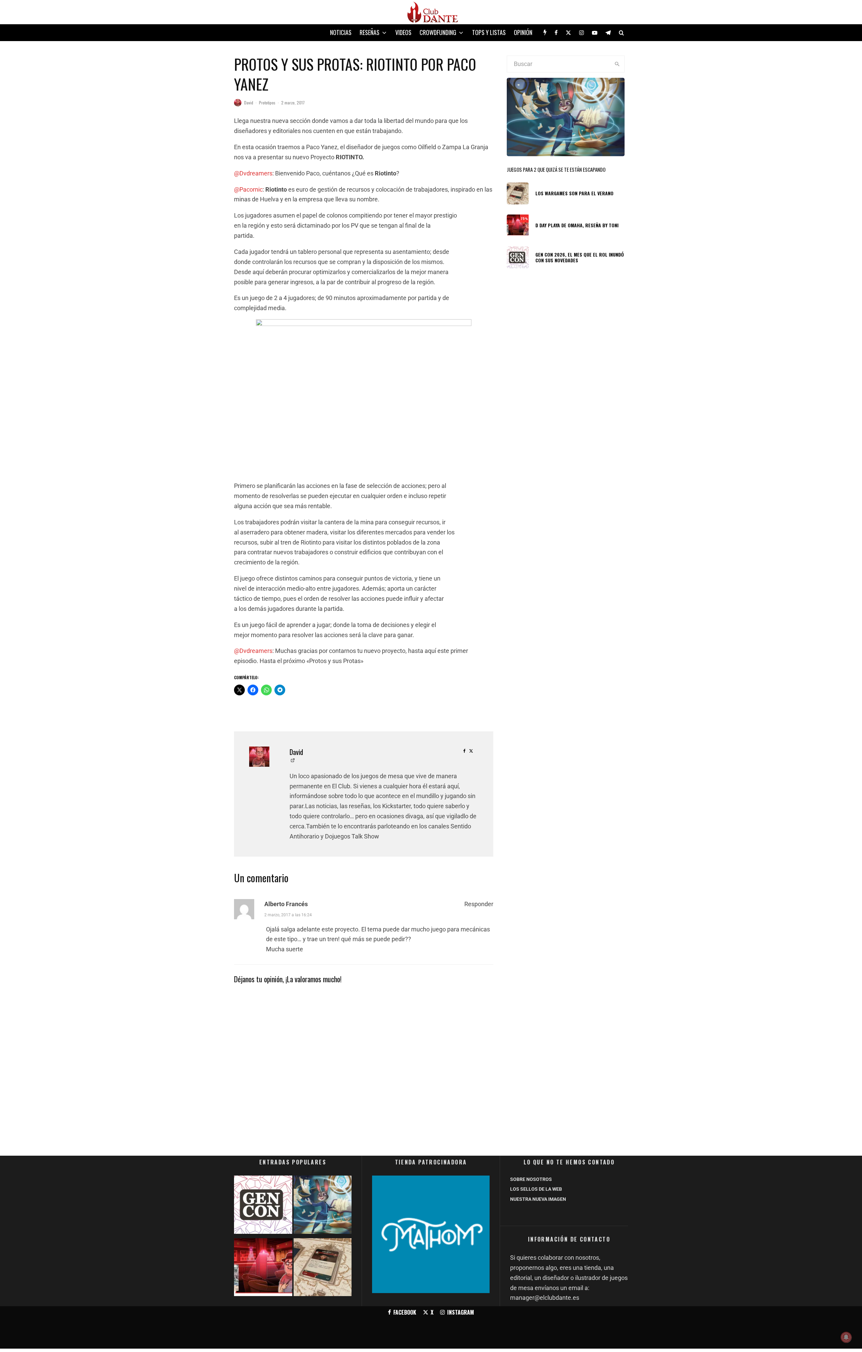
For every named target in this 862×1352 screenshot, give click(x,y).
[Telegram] (608, 32)
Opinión (523, 32)
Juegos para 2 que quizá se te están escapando (556, 169)
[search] (617, 64)
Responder (478, 904)
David (248, 102)
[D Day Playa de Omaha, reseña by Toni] (263, 1268)
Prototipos (267, 102)
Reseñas (369, 32)
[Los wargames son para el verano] (323, 1268)
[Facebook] (556, 32)
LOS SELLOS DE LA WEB (536, 1189)
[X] (568, 32)
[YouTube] (594, 32)
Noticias (341, 32)
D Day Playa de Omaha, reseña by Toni (577, 225)
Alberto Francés (286, 904)
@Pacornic (248, 189)
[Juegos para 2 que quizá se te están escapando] (323, 1206)
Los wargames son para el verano (574, 193)
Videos (403, 32)
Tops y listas (489, 32)
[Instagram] (581, 32)
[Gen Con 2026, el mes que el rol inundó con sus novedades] (263, 1206)
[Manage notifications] (846, 1337)
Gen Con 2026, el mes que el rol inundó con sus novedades (579, 257)
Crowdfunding (438, 32)
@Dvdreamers (253, 173)
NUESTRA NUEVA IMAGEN (538, 1199)
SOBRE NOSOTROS (531, 1179)
